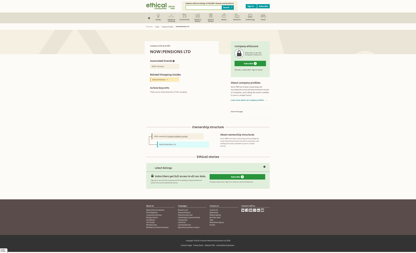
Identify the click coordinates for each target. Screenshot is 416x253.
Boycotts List (183, 210)
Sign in (250, 6)
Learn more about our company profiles (249, 100)
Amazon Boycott (184, 212)
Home (157, 27)
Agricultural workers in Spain (188, 227)
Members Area (151, 225)
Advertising (214, 212)
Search (226, 7)
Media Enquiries (215, 215)
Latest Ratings (163, 168)
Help (211, 220)
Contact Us (214, 210)
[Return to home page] (160, 6)
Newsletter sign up (217, 222)
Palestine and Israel (185, 215)
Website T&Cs (210, 245)
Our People (150, 222)
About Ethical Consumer (155, 210)
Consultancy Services (154, 215)
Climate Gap (182, 220)
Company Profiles (167, 27)
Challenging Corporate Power (189, 217)
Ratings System (152, 217)
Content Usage (186, 245)
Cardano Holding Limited (177, 136)
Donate (212, 225)
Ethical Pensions (159, 79)
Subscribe (263, 6)
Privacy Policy (198, 245)
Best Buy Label (215, 217)
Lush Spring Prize (184, 225)
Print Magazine (152, 212)
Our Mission (150, 220)
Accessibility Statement (225, 245)
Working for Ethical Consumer (157, 227)
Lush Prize (182, 222)
